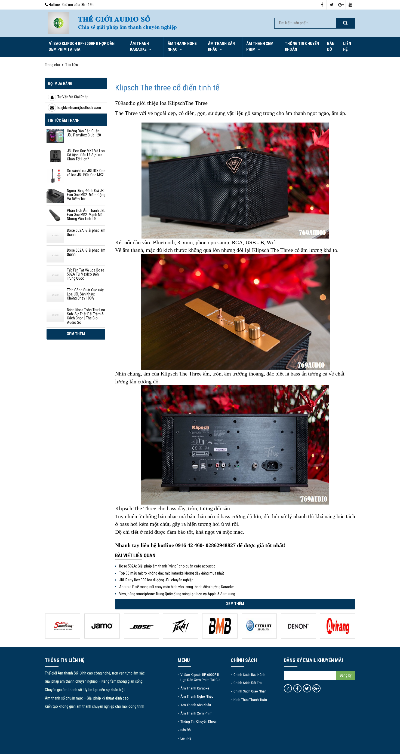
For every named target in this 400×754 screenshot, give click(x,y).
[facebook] (322, 5)
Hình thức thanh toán (250, 699)
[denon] (259, 626)
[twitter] (332, 5)
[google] (341, 5)
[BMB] (180, 626)
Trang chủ (52, 65)
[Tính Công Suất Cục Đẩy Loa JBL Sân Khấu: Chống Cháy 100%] (55, 295)
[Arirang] (298, 626)
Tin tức (71, 64)
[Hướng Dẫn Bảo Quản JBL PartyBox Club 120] (55, 136)
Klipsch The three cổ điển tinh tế (167, 87)
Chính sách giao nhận (249, 691)
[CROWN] (220, 626)
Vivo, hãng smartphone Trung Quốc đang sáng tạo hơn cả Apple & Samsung (177, 594)
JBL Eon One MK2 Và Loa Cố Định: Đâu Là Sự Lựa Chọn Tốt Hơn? (86, 155)
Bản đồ (330, 46)
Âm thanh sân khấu (221, 46)
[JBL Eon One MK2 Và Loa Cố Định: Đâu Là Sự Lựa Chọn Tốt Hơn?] (55, 156)
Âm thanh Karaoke (139, 46)
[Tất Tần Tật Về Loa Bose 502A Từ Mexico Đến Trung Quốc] (55, 275)
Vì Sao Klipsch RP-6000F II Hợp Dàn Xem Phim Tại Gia (82, 46)
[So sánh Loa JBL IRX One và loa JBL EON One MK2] (55, 176)
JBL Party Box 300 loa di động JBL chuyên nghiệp (156, 580)
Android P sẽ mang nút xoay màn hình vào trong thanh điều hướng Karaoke (176, 587)
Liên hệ (347, 46)
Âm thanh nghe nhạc (182, 46)
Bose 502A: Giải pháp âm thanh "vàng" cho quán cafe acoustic (167, 566)
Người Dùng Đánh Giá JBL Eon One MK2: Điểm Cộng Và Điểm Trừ (86, 194)
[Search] (345, 23)
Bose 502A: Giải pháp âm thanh (86, 232)
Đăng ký (346, 675)
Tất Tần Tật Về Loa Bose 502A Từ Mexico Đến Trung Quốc (85, 274)
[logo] (58, 23)
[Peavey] (141, 626)
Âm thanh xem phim (259, 46)
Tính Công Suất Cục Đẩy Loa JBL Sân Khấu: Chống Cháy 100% (85, 294)
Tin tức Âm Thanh (63, 120)
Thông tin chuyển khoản (302, 46)
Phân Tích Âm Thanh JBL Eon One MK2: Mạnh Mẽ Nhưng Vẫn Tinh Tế (86, 214)
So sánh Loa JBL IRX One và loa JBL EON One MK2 (86, 173)
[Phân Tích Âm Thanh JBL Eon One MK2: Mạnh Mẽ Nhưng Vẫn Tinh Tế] (55, 216)
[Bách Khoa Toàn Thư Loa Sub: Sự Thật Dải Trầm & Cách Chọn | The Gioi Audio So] (55, 315)
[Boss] (102, 626)
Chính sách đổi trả (247, 682)
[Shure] (337, 626)
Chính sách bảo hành (249, 674)
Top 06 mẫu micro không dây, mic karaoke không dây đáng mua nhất (171, 573)
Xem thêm (76, 334)
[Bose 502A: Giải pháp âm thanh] (55, 235)
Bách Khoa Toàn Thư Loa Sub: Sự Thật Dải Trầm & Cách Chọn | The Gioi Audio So (86, 316)
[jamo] (62, 626)
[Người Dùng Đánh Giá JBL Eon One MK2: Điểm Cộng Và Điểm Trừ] (55, 196)
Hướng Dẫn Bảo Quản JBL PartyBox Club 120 (84, 133)
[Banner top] (170, 23)
